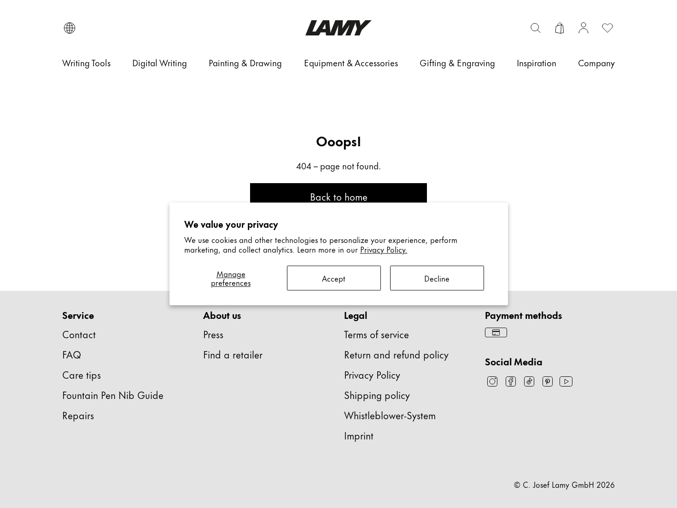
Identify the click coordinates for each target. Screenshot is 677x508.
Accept (333, 278)
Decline (436, 278)
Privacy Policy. (384, 249)
